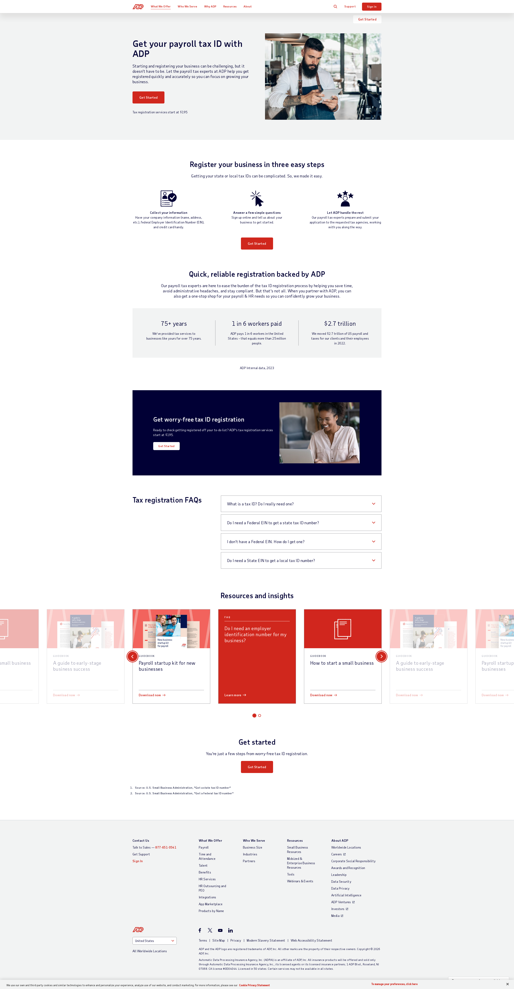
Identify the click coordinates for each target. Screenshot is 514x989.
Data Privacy (340, 888)
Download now (64, 695)
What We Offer (161, 6)
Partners (249, 861)
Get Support (141, 854)
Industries (250, 854)
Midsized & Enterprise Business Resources (301, 863)
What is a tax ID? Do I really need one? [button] (260, 503)
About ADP (339, 840)
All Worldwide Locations (150, 951)
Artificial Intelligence (346, 895)
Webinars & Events (300, 881)
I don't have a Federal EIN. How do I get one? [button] (265, 541)
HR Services (207, 879)
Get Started (367, 19)
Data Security (341, 881)
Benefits (205, 872)
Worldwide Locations (346, 847)
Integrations (207, 897)
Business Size (252, 847)
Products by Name (211, 911)
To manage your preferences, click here (394, 984)
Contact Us (141, 840)
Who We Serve (187, 6)
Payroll (204, 847)
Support (350, 6)
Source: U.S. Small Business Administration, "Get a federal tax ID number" (184, 793)
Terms (203, 940)
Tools (290, 874)
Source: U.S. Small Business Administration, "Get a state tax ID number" (183, 787)
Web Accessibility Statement (311, 940)
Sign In (371, 6)
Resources (230, 6)
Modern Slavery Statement (266, 940)
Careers (336, 854)
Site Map (218, 940)
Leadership (339, 874)
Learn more (232, 695)
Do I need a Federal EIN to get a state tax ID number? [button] (273, 522)
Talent (203, 865)
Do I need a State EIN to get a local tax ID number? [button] (271, 560)
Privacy (235, 940)
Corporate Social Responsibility (353, 861)
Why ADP (210, 6)
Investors (338, 909)
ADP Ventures (341, 902)
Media (335, 915)
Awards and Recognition (348, 868)
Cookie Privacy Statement (254, 985)
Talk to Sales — (154, 847)
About (248, 6)
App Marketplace (210, 904)
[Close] (507, 984)
